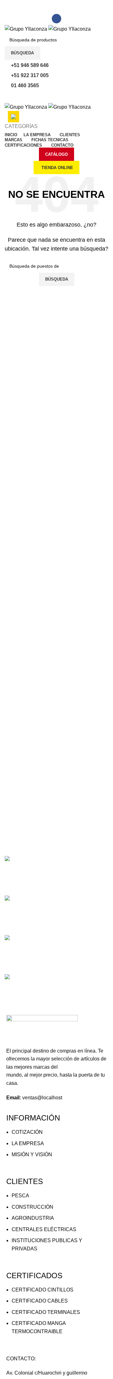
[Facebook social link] (56, 18)
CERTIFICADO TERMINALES (46, 1312)
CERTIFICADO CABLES (40, 1300)
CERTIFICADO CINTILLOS (42, 1289)
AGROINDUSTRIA (33, 1218)
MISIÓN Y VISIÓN (32, 1154)
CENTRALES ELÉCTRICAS (44, 1229)
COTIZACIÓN (27, 1132)
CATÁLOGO (56, 154)
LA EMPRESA (28, 1143)
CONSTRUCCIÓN (32, 1207)
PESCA (20, 1195)
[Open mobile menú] (56, 96)
